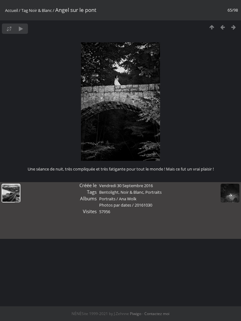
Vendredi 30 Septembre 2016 (126, 185)
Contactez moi (156, 313)
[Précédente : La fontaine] (222, 27)
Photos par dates (115, 205)
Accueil (11, 10)
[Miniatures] (211, 27)
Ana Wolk (128, 199)
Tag (24, 10)
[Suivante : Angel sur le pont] (233, 27)
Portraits (153, 192)
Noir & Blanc (40, 10)
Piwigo (135, 313)
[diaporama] (20, 28)
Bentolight (109, 192)
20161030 (143, 205)
